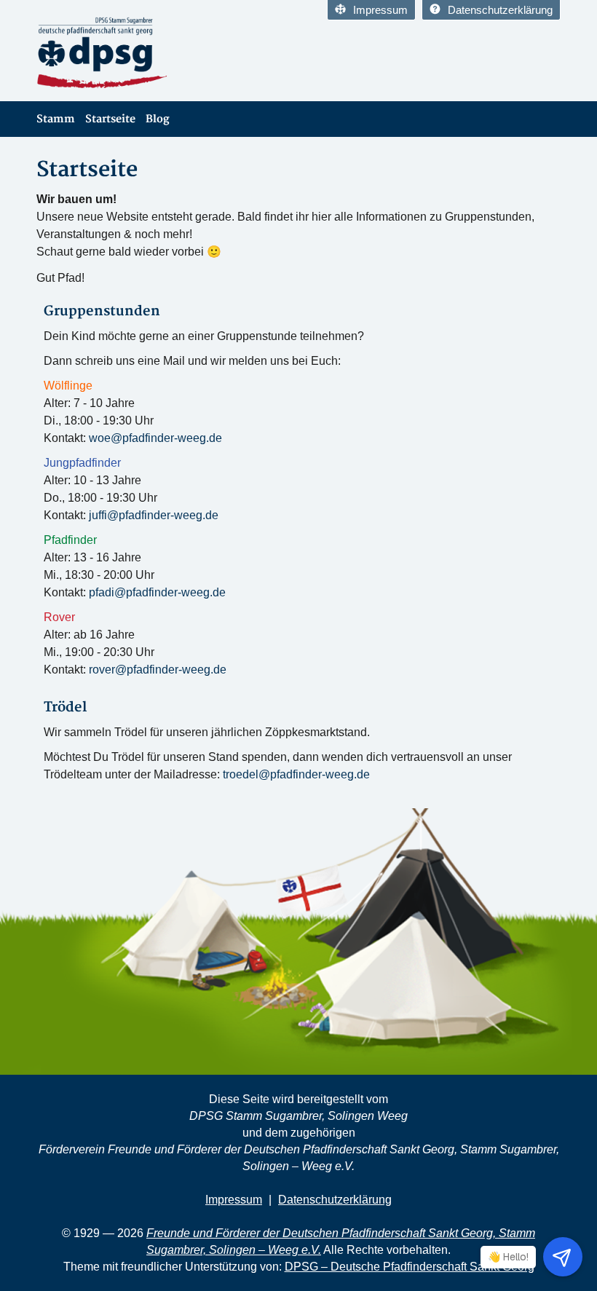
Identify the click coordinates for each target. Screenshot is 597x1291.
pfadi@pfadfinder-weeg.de (157, 592)
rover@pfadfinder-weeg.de (157, 669)
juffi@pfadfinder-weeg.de (153, 515)
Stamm (55, 119)
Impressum (380, 10)
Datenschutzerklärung (500, 10)
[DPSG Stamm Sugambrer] (162, 53)
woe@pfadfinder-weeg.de (155, 438)
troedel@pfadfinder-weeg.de (296, 774)
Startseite (110, 119)
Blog (158, 119)
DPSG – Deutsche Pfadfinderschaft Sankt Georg (409, 1266)
